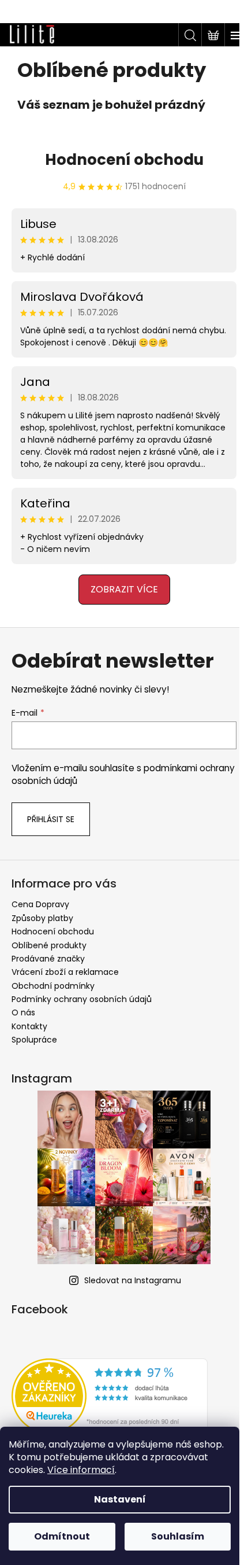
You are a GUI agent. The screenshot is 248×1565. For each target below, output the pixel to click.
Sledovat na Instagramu (128, 1280)
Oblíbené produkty (49, 945)
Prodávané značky (48, 958)
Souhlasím (177, 1536)
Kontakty (29, 1026)
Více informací (81, 1469)
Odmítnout (62, 1536)
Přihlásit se (50, 819)
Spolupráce (34, 1039)
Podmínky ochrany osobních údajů (82, 999)
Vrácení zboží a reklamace (65, 972)
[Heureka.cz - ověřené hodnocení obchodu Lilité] (110, 1396)
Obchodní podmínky (53, 986)
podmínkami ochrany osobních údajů (104, 774)
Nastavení (120, 1499)
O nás (23, 1012)
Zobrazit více (119, 589)
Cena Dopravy (40, 904)
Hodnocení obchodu (119, 159)
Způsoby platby (42, 918)
